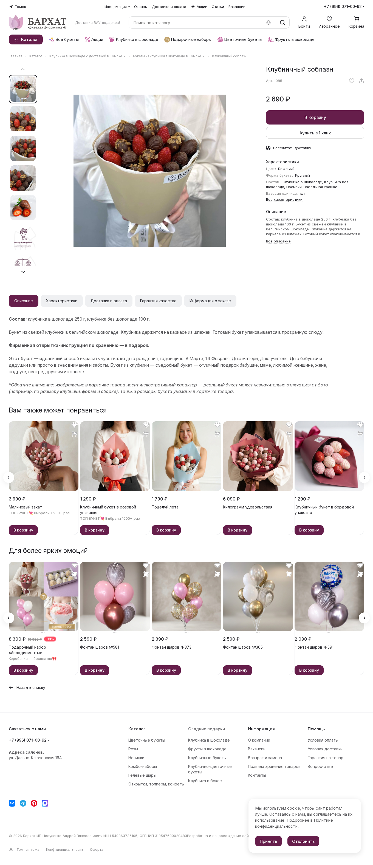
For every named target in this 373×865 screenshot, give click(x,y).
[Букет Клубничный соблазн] (149, 170)
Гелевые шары (142, 775)
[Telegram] (23, 803)
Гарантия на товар (325, 757)
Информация (261, 728)
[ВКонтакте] (12, 803)
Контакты (257, 775)
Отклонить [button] (303, 841)
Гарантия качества (158, 300)
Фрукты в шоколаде (207, 749)
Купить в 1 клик (315, 132)
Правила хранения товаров (274, 766)
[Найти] (282, 22)
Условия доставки (325, 749)
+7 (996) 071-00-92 (343, 6)
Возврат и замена (265, 757)
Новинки (136, 757)
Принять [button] (268, 841)
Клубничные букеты (207, 757)
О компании (259, 740)
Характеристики (61, 300)
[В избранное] (351, 81)
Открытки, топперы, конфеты (156, 784)
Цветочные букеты (146, 740)
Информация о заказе (210, 300)
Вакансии (256, 749)
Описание (23, 300)
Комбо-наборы (142, 766)
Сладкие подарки (206, 728)
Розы (133, 749)
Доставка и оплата (109, 300)
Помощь (316, 728)
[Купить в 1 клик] (74, 434)
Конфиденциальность (64, 849)
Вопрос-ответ (321, 766)
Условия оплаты (323, 740)
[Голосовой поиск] (270, 22)
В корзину (315, 117)
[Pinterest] (34, 803)
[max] (45, 803)
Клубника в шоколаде (209, 740)
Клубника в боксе (205, 780)
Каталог (136, 728)
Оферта (96, 849)
